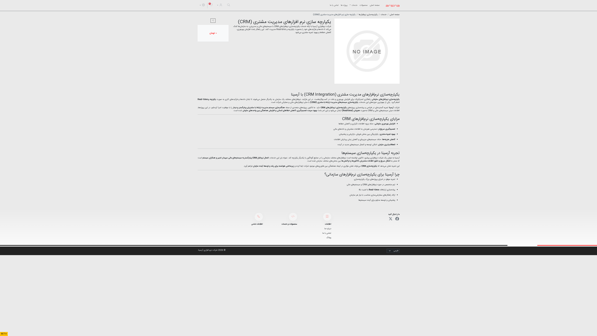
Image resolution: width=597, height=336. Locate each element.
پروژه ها (344, 5)
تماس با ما (334, 5)
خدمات (354, 5)
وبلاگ (328, 237)
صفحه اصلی (375, 5)
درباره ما (327, 228)
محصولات (364, 5)
